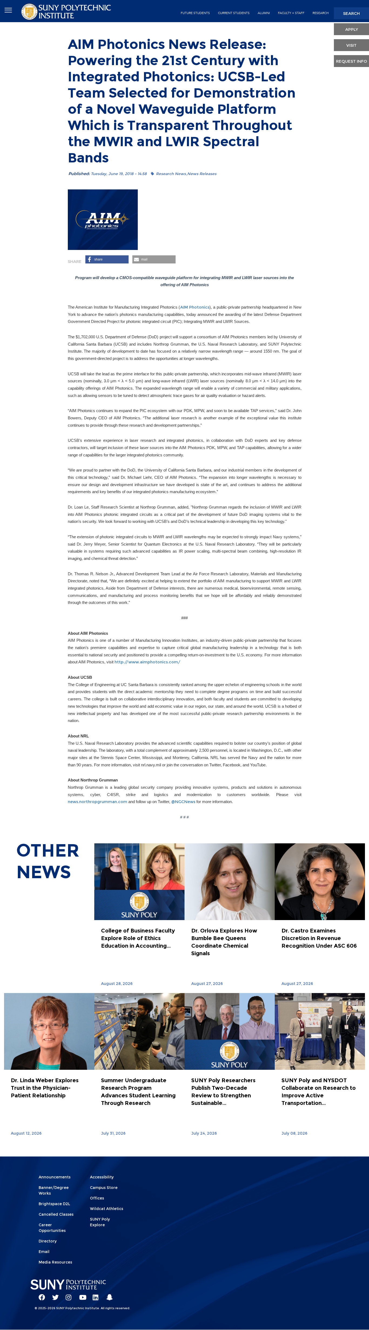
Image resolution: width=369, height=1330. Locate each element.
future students (195, 13)
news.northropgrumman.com (97, 801)
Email (44, 1251)
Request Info (351, 61)
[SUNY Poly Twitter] (53, 1295)
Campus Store (104, 1187)
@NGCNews (183, 801)
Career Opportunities (52, 1227)
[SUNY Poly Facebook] (40, 1295)
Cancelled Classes (56, 1214)
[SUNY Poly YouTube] (80, 1295)
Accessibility (102, 1177)
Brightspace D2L (54, 1203)
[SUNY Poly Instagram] (67, 1295)
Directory (48, 1241)
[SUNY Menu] (8, 10)
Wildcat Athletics (106, 1208)
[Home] (66, 11)
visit (351, 45)
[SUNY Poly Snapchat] (107, 1295)
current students (234, 13)
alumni (264, 13)
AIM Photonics (195, 307)
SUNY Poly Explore (100, 1222)
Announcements (55, 1177)
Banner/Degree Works (54, 1190)
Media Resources (55, 1262)
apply (351, 29)
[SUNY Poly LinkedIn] (94, 1295)
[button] (107, 259)
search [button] (351, 13)
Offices (97, 1198)
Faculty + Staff (291, 13)
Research (321, 13)
